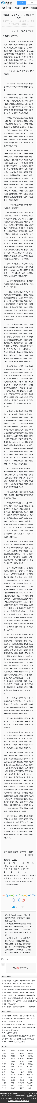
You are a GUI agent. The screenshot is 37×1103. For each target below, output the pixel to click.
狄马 (3, 1072)
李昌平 (4, 1064)
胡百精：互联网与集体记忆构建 (12, 1021)
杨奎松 (22, 1064)
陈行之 (13, 1051)
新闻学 (16, 869)
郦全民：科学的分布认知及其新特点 (13, 1042)
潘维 (12, 1085)
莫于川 (30, 1085)
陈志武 (30, 1056)
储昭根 (22, 1080)
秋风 (3, 1075)
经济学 (17, 8)
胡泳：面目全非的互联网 (10, 1030)
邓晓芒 (22, 1067)
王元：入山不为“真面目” (9, 1033)
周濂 (3, 1067)
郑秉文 (22, 1085)
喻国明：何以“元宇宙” (9, 1004)
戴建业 (30, 1061)
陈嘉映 (4, 1056)
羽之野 (4, 1088)
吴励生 (30, 1083)
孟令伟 (22, 1075)
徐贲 (3, 1059)
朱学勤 (4, 1085)
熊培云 (30, 1072)
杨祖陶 (30, 1059)
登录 (18, 968)
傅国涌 (30, 1053)
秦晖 (3, 1051)
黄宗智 (13, 1056)
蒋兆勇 (13, 1077)
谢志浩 (13, 1088)
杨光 (29, 1088)
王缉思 (30, 1067)
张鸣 (12, 1064)
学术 (10, 869)
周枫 (3, 1077)
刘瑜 (3, 1080)
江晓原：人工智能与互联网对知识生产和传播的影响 (18, 1036)
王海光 (30, 1064)
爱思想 (7, 3)
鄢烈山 (22, 1053)
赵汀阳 (22, 1061)
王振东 (30, 1069)
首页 (3, 8)
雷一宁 (30, 1075)
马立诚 (22, 1059)
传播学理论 (25, 869)
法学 (9, 8)
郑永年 (22, 1051)
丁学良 (4, 1053)
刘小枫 (13, 1075)
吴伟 (21, 1077)
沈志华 (4, 1061)
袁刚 (12, 1083)
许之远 (4, 1083)
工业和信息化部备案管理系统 (18, 1101)
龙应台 (30, 1051)
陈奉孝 (4, 1069)
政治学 (25, 8)
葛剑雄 (13, 1080)
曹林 (12, 1053)
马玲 (21, 1069)
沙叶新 (30, 1077)
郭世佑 (13, 1069)
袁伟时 (13, 1072)
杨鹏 (12, 1067)
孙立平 (22, 1088)
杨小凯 (22, 1083)
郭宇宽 (13, 1059)
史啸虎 (22, 1072)
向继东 (13, 1061)
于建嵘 (22, 1056)
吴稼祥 (30, 1080)
